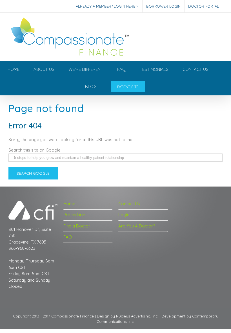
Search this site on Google (34, 150)
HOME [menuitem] (13, 69)
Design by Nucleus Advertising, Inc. (127, 316)
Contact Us (129, 203)
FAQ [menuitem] (121, 69)
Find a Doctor (76, 226)
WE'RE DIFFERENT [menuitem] (85, 69)
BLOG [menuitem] (91, 86)
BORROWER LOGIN (163, 6)
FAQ (67, 237)
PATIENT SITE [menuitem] (127, 86)
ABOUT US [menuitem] (44, 69)
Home (69, 203)
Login (123, 214)
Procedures (74, 214)
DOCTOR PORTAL (203, 6)
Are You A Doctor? (136, 226)
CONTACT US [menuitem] (195, 69)
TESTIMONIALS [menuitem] (154, 69)
